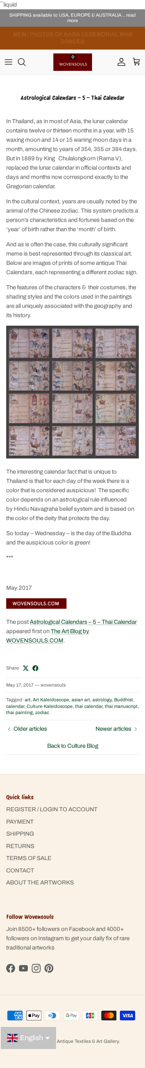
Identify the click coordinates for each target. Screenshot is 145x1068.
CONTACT (20, 870)
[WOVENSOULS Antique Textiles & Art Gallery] (72, 62)
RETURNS (20, 846)
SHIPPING (20, 834)
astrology (102, 699)
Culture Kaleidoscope (50, 706)
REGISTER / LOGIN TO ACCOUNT (51, 809)
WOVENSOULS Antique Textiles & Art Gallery (71, 1041)
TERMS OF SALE (28, 858)
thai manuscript (121, 706)
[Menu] (8, 61)
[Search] (25, 61)
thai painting (19, 712)
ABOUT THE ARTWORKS (40, 882)
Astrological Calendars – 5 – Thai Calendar (83, 622)
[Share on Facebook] (35, 668)
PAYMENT (20, 822)
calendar (15, 706)
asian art (81, 699)
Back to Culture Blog (72, 746)
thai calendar (88, 706)
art (28, 699)
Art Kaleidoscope (51, 699)
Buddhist (123, 699)
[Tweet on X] (26, 668)
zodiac (42, 712)
